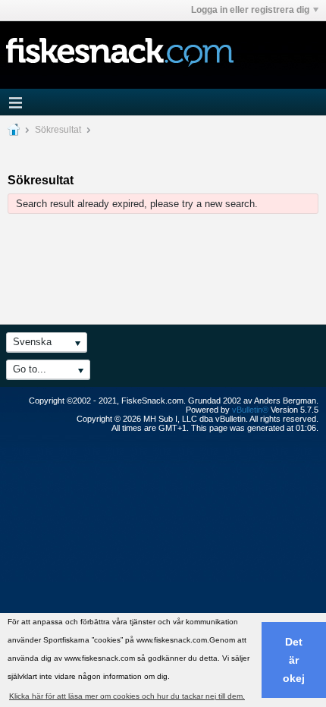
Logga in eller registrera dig (250, 10)
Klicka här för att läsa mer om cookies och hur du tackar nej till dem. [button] (127, 696)
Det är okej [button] (294, 660)
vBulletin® (250, 409)
